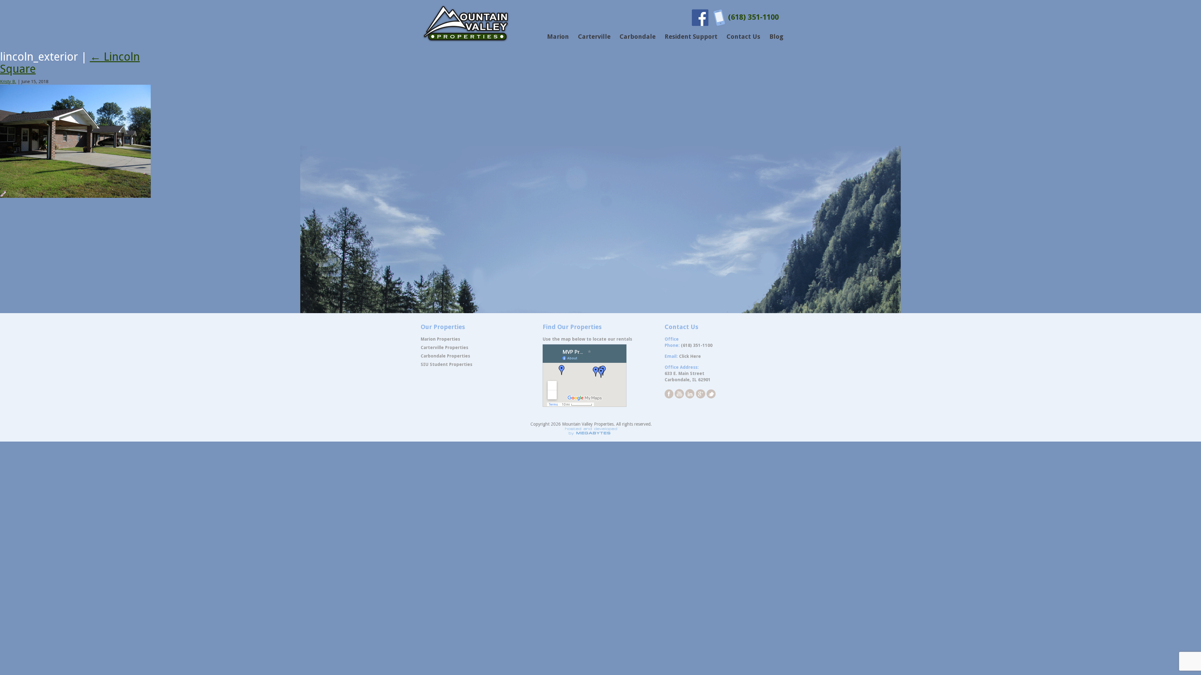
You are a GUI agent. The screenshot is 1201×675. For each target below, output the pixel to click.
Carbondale (638, 36)
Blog (776, 36)
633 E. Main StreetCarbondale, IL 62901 (688, 376)
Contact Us (743, 36)
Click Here (690, 356)
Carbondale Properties (445, 355)
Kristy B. (8, 81)
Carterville (594, 36)
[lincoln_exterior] (75, 140)
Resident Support (691, 36)
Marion (558, 36)
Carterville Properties (444, 347)
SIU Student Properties (446, 364)
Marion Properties (440, 339)
